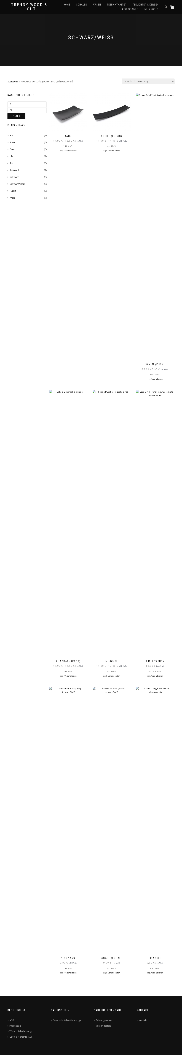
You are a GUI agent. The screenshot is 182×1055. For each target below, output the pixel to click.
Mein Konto (151, 9)
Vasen (97, 4)
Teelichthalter (117, 4)
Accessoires (130, 9)
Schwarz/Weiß (17, 183)
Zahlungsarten (104, 1020)
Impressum (15, 1025)
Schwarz (14, 177)
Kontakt (143, 1020)
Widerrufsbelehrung (20, 1031)
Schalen (81, 4)
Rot (11, 163)
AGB (11, 1020)
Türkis (13, 190)
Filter (16, 116)
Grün (12, 149)
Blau (12, 135)
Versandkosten (71, 150)
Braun (13, 142)
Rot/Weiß (15, 170)
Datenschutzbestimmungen (67, 1020)
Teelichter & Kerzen (146, 4)
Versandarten (103, 1025)
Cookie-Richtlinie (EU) (20, 1036)
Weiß (12, 197)
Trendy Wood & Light (29, 7)
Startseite (12, 81)
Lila (11, 156)
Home (67, 4)
